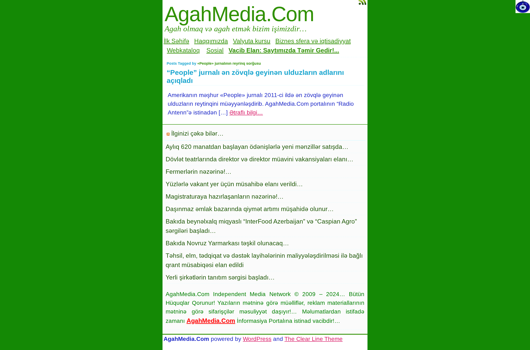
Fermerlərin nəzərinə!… (198, 171)
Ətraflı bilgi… (246, 112)
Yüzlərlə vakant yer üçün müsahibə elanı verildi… (234, 184)
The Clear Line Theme (313, 339)
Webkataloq (183, 50)
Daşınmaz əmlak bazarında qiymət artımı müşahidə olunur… (250, 208)
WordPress (257, 339)
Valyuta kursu (251, 41)
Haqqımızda (211, 41)
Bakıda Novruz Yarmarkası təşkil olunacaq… (227, 243)
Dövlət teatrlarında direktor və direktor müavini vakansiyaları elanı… (259, 159)
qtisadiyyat (336, 41)
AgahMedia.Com (239, 14)
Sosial (215, 50)
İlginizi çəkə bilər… (197, 133)
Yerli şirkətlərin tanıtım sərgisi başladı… (220, 277)
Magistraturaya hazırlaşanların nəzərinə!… (225, 196)
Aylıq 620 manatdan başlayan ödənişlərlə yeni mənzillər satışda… (257, 146)
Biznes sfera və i (298, 41)
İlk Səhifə (176, 41)
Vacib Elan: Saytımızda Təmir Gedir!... (284, 50)
